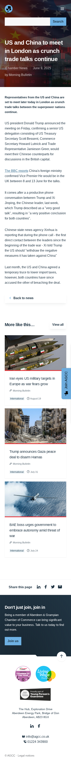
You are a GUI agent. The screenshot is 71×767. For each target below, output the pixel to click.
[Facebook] (39, 726)
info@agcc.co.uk (37, 736)
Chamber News (16, 68)
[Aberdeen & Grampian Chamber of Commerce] (9, 9)
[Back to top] (61, 657)
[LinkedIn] (32, 726)
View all (58, 324)
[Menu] (62, 9)
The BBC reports (16, 170)
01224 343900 (37, 741)
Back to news (23, 298)
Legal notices (26, 755)
